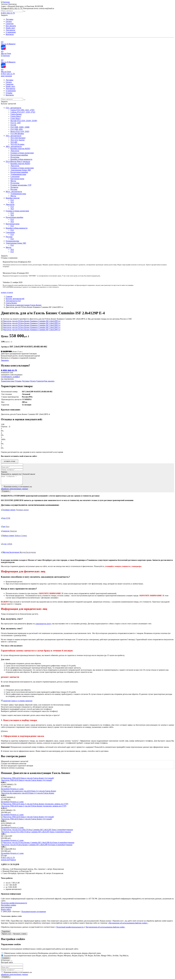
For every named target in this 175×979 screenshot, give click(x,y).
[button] (6, 76)
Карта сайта (6, 909)
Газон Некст (15, 118)
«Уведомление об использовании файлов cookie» (128, 923)
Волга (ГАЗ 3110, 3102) (19, 131)
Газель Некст (15, 116)
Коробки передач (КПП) (20, 149)
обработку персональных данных (14, 489)
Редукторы (14, 157)
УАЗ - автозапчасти (13, 136)
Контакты (10, 34)
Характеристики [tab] (7, 381)
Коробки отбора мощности (21, 159)
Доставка (9, 19)
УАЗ (12, 202)
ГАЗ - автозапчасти (13, 108)
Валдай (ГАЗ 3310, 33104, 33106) (23, 121)
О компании (11, 32)
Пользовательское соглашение (33, 911)
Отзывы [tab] (18, 381)
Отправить (6, 977)
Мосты (13, 181)
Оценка (4, 472)
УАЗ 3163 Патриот (17, 138)
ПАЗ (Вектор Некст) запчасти (18, 161)
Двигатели (14, 151)
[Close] (11, 960)
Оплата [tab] (33, 381)
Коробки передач (13, 198)
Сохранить (6, 958)
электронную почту (43, 624)
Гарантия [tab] (40, 381)
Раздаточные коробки (19, 155)
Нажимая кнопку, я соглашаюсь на (16, 488)
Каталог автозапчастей (15, 299)
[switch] (2, 953)
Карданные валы (17, 179)
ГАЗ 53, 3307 (15, 123)
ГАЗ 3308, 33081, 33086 (19, 127)
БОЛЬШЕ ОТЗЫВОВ (7, 292)
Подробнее (5, 789)
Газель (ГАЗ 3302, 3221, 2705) (22, 110)
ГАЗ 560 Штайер (17, 133)
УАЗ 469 (13, 142)
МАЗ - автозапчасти (14, 192)
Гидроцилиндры (12, 241)
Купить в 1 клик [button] (17, 789)
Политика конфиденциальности (14, 903)
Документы (10, 30)
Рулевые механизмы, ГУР (20, 185)
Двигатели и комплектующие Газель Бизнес (24, 305)
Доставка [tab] (25, 381)
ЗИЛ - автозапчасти (14, 146)
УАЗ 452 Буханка (17, 144)
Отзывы (9, 93)
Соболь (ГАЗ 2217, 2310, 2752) (22, 112)
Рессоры (13, 189)
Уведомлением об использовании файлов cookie (105, 927)
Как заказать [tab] (49, 381)
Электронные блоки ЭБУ (20, 170)
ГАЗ (12, 200)
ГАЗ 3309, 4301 (16, 129)
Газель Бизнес (16, 114)
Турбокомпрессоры (18, 174)
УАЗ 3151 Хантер (17, 140)
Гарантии (9, 24)
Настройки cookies (8, 905)
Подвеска (14, 187)
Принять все (6, 934)
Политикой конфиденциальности (70, 927)
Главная (9, 296)
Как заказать (11, 26)
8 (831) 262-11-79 (8, 74)
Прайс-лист (10, 28)
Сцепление (15, 176)
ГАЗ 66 (13, 125)
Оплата (9, 21)
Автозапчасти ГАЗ (13, 301)
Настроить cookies (20, 934)
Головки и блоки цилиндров (22, 153)
